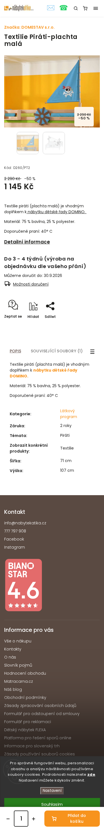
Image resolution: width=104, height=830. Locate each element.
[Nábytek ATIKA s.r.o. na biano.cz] (52, 586)
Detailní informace (27, 242)
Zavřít (85, 326)
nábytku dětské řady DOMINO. (57, 212)
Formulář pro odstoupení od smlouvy (42, 713)
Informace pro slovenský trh (32, 746)
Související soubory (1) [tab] (57, 351)
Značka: (29, 27)
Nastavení (52, 790)
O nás (10, 657)
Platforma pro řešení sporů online (37, 738)
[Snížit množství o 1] (8, 818)
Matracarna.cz (18, 681)
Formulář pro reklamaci (27, 722)
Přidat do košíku (77, 818)
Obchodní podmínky (25, 697)
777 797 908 (15, 531)
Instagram (14, 547)
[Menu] (95, 8)
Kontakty (12, 649)
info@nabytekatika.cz (25, 523)
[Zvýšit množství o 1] (33, 818)
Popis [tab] (15, 351)
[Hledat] (76, 8)
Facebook (14, 539)
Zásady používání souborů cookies (39, 754)
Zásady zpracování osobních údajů (40, 705)
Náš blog (13, 689)
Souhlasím (52, 804)
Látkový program (68, 413)
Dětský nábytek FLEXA (25, 730)
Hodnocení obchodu (25, 673)
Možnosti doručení (31, 284)
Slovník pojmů (18, 665)
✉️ (51, 7)
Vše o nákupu (17, 641)
